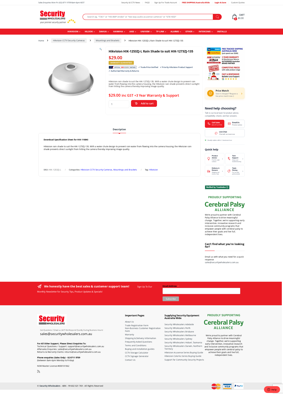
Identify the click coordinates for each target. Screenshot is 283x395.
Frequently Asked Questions (138, 341)
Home (41, 40)
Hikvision (153, 169)
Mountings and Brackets (107, 40)
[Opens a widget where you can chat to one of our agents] (272, 390)
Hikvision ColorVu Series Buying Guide (182, 356)
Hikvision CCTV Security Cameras (69, 40)
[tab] (119, 130)
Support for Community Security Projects (184, 359)
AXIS (131, 31)
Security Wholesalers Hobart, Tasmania (183, 342)
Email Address (171, 285)
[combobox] (148, 17)
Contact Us (130, 359)
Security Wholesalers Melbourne (180, 335)
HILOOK (89, 31)
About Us (129, 321)
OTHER (188, 31)
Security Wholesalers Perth (177, 328)
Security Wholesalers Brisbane (179, 331)
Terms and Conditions (135, 345)
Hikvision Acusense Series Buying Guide (183, 352)
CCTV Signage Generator (137, 356)
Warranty (129, 334)
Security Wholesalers (50, 385)
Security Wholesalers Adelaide (179, 324)
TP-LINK (160, 31)
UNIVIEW (145, 31)
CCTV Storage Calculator (136, 352)
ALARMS (175, 31)
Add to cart (147, 103)
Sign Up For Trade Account (165, 2)
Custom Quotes (238, 2)
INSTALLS (222, 31)
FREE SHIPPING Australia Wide (196, 2)
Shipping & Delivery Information (140, 338)
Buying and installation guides (139, 349)
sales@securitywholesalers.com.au (222, 262)
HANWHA (118, 31)
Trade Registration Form (136, 325)
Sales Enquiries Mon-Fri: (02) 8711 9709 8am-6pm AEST (61, 2)
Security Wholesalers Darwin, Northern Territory (183, 347)
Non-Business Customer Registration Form (143, 329)
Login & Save (220, 2)
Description (119, 129)
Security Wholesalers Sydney (178, 338)
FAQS (147, 2)
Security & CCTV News (130, 2)
